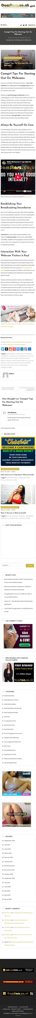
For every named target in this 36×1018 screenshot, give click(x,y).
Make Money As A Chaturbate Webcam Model (17, 342)
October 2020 (8, 874)
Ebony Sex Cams (9, 725)
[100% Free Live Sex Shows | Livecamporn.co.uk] (18, 970)
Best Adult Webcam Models (13, 708)
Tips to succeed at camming (16, 363)
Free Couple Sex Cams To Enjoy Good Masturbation (26, 389)
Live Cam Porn (24, 1007)
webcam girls (23, 365)
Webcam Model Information (13, 58)
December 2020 (9, 866)
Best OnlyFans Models (11, 712)
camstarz (13, 356)
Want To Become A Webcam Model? (14, 345)
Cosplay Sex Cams (10, 721)
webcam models (6, 367)
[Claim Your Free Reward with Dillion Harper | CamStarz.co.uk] (18, 672)
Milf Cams (7, 746)
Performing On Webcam (19, 360)
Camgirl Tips (5, 356)
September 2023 (9, 841)
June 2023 (7, 849)
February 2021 (8, 857)
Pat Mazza (12, 412)
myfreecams (14, 518)
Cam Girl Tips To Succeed (23, 354)
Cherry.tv (7, 717)
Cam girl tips (10, 354)
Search (31, 25)
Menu (5, 25)
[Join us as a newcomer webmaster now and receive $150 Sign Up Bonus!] (18, 15)
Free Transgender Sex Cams (13, 733)
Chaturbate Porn (28, 1009)
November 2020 (9, 870)
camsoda (21, 516)
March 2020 (8, 899)
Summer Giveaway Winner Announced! (8, 388)
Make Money (5, 518)
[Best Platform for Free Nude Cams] (18, 982)
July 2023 (7, 845)
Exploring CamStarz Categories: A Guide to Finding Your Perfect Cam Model (17, 588)
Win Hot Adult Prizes (10, 763)
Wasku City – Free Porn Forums (12, 1009)
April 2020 (7, 895)
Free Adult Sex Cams (23, 356)
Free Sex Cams (9, 729)
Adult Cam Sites (9, 696)
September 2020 (9, 878)
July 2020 (7, 882)
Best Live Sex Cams (18, 1011)
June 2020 (7, 887)
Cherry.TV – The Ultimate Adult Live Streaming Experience (18, 602)
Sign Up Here (28, 197)
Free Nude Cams (13, 1007)
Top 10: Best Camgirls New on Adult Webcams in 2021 (18, 610)
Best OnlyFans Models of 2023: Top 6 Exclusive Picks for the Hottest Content (18, 580)
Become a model (11, 516)
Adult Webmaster (11, 478)
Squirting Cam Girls (10, 754)
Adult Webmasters (10, 704)
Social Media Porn (10, 750)
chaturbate (21, 478)
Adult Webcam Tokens (11, 700)
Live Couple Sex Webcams (12, 742)
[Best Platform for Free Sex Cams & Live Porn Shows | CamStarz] (18, 994)
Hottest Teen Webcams (11, 738)
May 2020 (7, 891)
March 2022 (8, 853)
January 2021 (8, 862)
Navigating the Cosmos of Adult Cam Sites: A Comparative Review (18, 595)
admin (16, 60)
